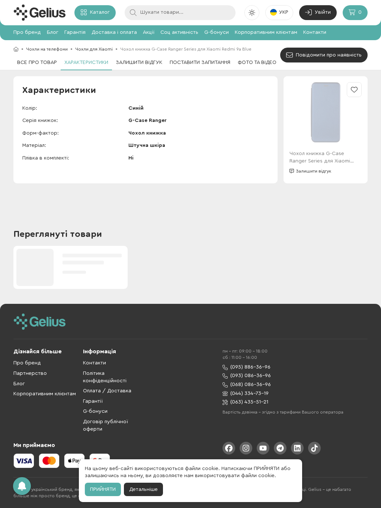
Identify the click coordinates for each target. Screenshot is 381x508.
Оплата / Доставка (107, 390)
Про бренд (27, 32)
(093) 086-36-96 (250, 375)
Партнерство (30, 373)
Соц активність (179, 32)
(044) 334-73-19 (249, 393)
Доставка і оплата (114, 32)
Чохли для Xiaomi (94, 49)
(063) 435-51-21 (249, 402)
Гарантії (93, 401)
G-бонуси (216, 32)
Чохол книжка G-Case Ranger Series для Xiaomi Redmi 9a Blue (319, 158)
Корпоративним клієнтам (266, 32)
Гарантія (75, 32)
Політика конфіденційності (105, 377)
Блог (52, 32)
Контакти (314, 32)
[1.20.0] (39, 12)
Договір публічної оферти (105, 425)
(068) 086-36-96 (250, 384)
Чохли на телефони (47, 49)
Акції (148, 32)
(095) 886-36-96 (250, 367)
